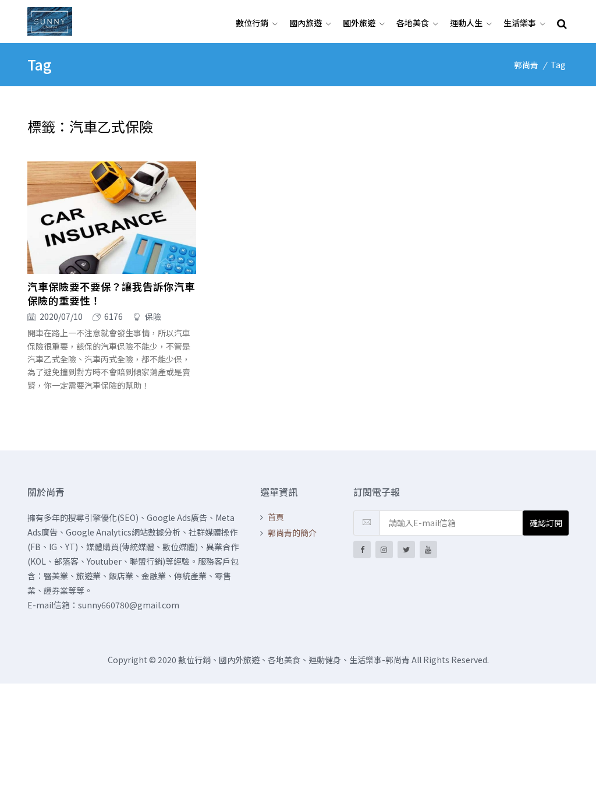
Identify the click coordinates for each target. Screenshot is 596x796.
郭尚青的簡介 (292, 532)
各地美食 (412, 23)
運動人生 (466, 23)
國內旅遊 (305, 23)
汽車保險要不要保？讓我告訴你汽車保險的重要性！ (111, 293)
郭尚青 (526, 65)
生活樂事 (519, 23)
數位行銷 (252, 23)
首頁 (276, 517)
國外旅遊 (359, 23)
